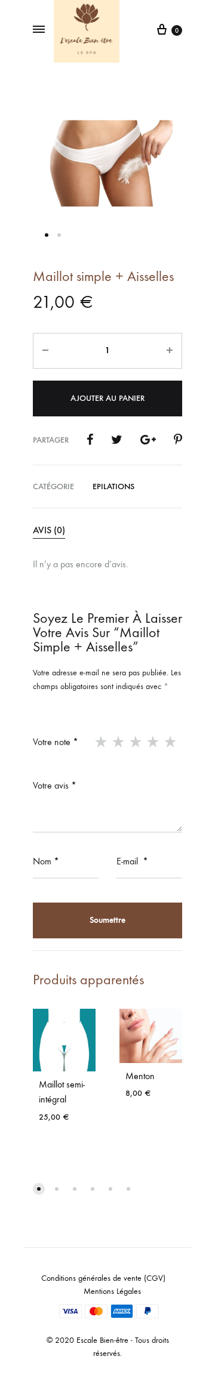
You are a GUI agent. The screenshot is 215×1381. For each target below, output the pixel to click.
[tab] (107, 531)
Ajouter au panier (107, 398)
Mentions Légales (112, 1291)
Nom (46, 861)
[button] (39, 1189)
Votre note (55, 741)
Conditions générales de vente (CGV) (103, 1278)
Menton (140, 1076)
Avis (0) (49, 530)
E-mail (132, 861)
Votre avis (54, 785)
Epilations (113, 486)
